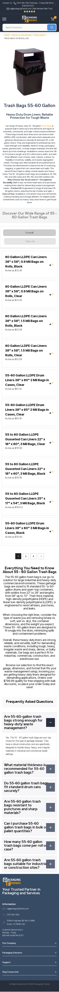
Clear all (30, 241)
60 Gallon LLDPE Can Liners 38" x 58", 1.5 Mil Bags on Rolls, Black (26, 320)
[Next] (41, 556)
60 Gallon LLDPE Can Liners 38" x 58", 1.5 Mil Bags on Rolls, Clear (26, 350)
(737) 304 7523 (22, 3)
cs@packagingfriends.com (21, 8)
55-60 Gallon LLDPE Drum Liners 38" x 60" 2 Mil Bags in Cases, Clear (27, 380)
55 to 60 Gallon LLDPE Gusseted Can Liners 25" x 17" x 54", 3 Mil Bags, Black (25, 498)
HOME (6, 35)
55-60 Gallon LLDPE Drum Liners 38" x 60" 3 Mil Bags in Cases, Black (27, 528)
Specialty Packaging (21, 35)
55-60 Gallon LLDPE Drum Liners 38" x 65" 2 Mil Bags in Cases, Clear (27, 409)
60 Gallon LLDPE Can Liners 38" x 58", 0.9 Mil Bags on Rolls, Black (26, 261)
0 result (29, 232)
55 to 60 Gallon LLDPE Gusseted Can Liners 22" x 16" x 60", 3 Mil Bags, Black (25, 468)
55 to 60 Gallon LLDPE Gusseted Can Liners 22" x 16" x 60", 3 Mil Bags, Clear (25, 439)
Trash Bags (39, 35)
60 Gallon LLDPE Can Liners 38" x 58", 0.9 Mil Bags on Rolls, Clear (26, 291)
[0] (52, 19)
